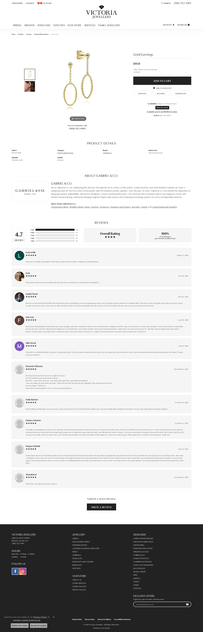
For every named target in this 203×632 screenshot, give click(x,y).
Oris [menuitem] (135, 575)
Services (89, 25)
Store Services (79, 583)
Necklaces (104, 206)
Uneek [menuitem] (136, 585)
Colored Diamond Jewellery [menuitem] (86, 548)
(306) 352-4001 (77, 128)
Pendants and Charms (120, 206)
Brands (30, 25)
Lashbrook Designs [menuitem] (142, 561)
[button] (17, 3)
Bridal (17, 25)
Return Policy (77, 619)
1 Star (32, 241)
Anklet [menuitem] (75, 538)
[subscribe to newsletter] (187, 604)
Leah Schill (30, 252)
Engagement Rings (59, 206)
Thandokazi (31, 474)
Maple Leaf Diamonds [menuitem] (143, 565)
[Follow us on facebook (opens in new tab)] (15, 571)
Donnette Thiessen (34, 366)
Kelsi (28, 273)
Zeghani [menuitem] (137, 588)
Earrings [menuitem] (76, 555)
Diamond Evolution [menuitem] (142, 548)
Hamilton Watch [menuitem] (141, 558)
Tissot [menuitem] (136, 581)
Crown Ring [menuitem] (138, 545)
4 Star (32, 232)
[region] (78, 80)
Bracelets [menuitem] (77, 565)
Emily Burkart (32, 399)
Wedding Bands (76, 206)
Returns (161, 93)
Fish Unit (30, 317)
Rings (87, 206)
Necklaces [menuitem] (77, 558)
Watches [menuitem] (76, 568)
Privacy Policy (79, 589)
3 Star (32, 235)
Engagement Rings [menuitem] (81, 541)
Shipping (142, 93)
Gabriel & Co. (107, 152)
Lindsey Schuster (33, 420)
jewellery (21, 34)
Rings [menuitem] (75, 551)
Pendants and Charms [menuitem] (82, 561)
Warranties (180, 93)
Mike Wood (31, 342)
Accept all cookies (38, 625)
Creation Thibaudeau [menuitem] (143, 541)
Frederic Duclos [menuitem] (141, 551)
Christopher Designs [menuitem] (143, 538)
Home (13, 34)
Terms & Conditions (104, 619)
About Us (76, 579)
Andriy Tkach (32, 293)
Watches (59, 25)
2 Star (32, 238)
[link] (29, 3)
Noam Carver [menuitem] (139, 571)
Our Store (74, 25)
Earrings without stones (41, 34)
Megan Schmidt (33, 446)
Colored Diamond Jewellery (164, 206)
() (77, 229)
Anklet (144, 206)
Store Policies (79, 586)
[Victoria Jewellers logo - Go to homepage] (101, 12)
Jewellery (44, 25)
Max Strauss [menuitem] (139, 568)
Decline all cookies (20, 625)
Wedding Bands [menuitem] (79, 545)
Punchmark (106, 628)
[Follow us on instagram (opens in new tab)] (22, 571)
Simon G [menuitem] (137, 578)
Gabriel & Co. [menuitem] (139, 555)
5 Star (32, 229)
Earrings (28, 34)
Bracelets (136, 206)
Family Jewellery (109, 25)
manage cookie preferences (26, 620)
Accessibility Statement (122, 619)
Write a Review (101, 507)
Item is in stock (162, 107)
